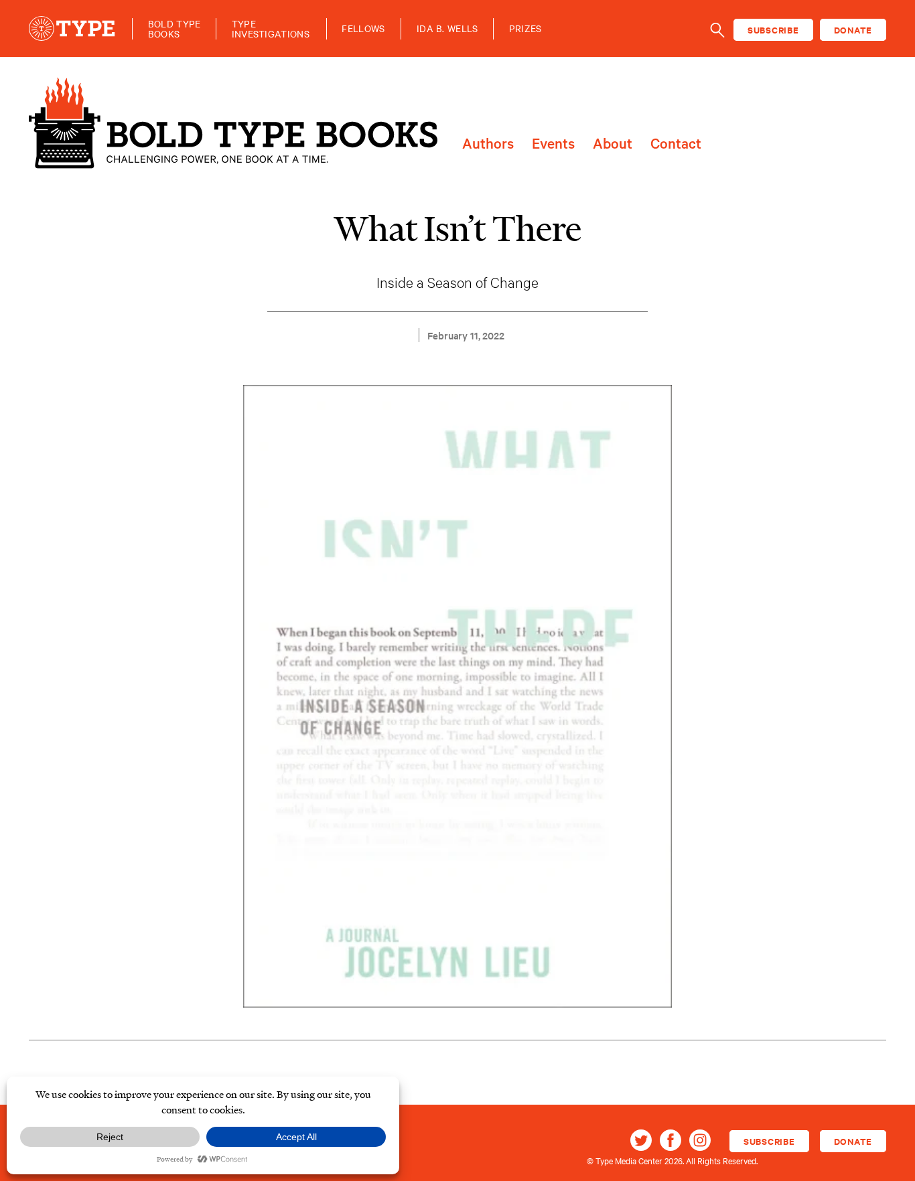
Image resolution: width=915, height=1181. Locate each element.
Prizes (525, 28)
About (612, 143)
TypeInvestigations (270, 29)
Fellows (363, 28)
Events (553, 143)
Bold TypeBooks (174, 29)
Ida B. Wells (447, 28)
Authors (488, 143)
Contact (675, 143)
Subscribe (773, 29)
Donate (853, 29)
